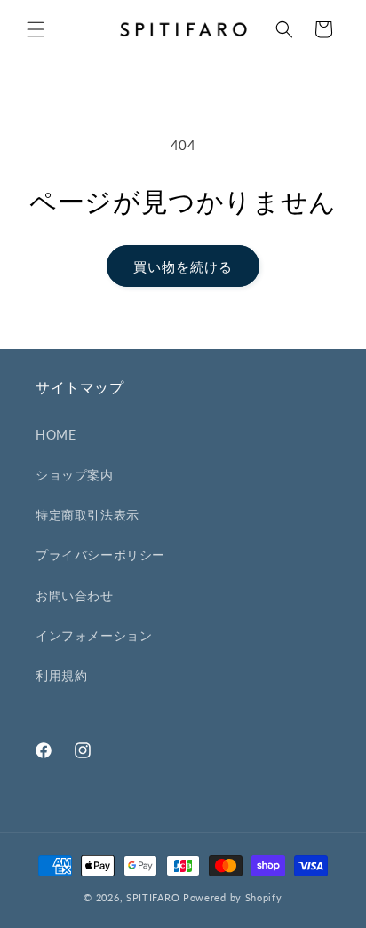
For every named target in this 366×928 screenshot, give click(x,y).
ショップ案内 (75, 474)
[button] (35, 29)
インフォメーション (94, 635)
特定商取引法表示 (87, 514)
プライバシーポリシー (100, 554)
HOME (56, 434)
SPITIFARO (152, 897)
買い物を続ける (183, 266)
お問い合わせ (75, 595)
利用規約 (61, 675)
